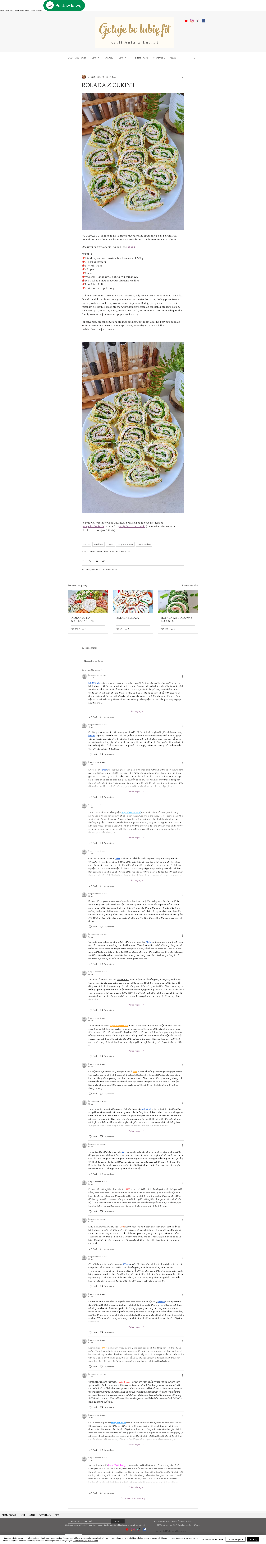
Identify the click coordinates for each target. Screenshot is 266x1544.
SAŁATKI (109, 58)
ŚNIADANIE (159, 58)
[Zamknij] (262, 1539)
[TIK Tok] (197, 20)
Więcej (173, 58)
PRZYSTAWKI (141, 58)
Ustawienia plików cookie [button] (212, 1539)
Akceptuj (253, 1539)
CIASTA (95, 58)
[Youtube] (186, 20)
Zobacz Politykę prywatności (85, 1540)
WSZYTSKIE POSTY (77, 58)
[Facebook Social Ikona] (203, 20)
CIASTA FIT (124, 58)
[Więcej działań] (182, 76)
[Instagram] (192, 20)
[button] (194, 58)
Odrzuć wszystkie (235, 1539)
